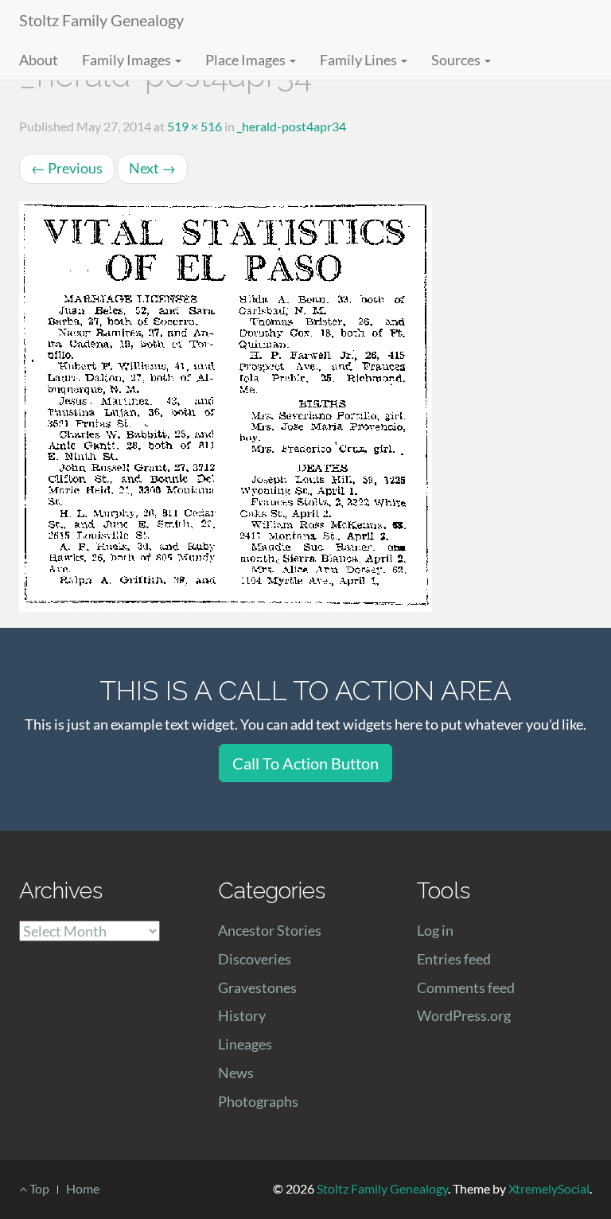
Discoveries (254, 959)
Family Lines (359, 59)
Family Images (127, 59)
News (236, 1072)
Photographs (258, 1101)
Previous (67, 168)
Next (152, 168)
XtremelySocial (549, 1188)
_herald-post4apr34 (291, 126)
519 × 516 (194, 126)
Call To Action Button (305, 763)
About (38, 59)
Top (38, 1188)
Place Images (246, 59)
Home (82, 1188)
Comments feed (466, 987)
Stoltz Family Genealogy (101, 19)
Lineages (245, 1044)
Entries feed (454, 959)
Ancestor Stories (269, 930)
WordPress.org (464, 1015)
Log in (435, 930)
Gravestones (257, 987)
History (242, 1015)
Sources (457, 59)
